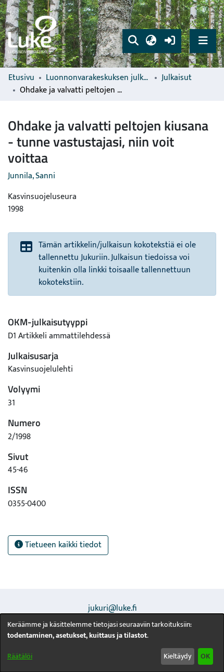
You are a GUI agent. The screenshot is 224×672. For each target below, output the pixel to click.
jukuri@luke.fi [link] (112, 608)
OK (205, 656)
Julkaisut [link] (176, 78)
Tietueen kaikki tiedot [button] (62, 545)
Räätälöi (19, 656)
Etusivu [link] (21, 78)
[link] (34, 34)
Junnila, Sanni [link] (31, 176)
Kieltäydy (177, 656)
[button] (133, 41)
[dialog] (112, 643)
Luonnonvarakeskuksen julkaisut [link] (98, 78)
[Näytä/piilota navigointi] (203, 40)
